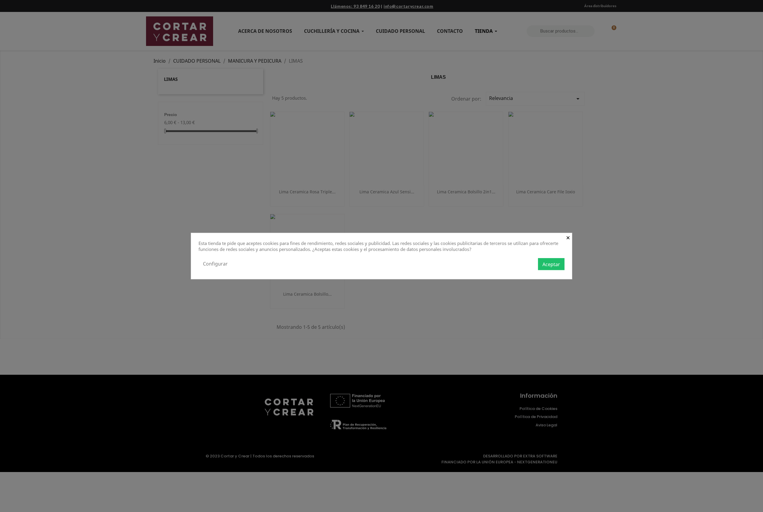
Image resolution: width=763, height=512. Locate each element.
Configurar (215, 263)
